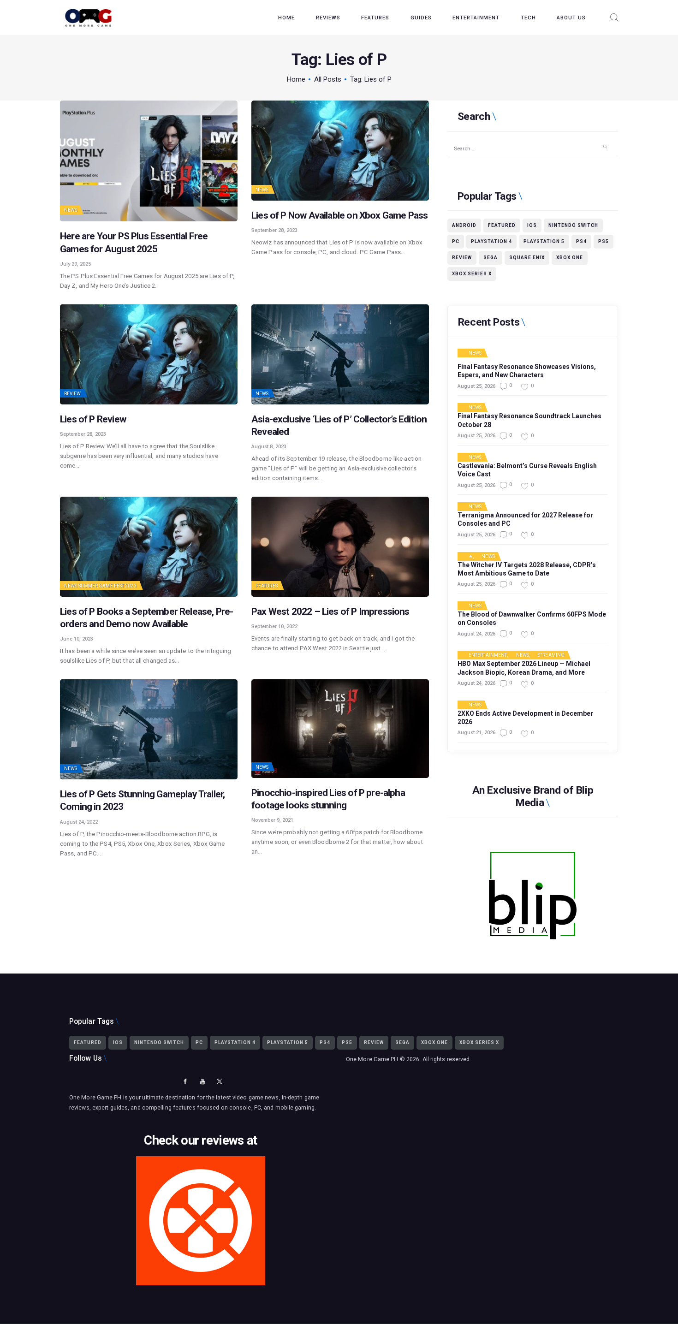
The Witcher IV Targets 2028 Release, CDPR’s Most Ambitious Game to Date (527, 569)
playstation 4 (491, 241)
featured (502, 225)
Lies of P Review (93, 419)
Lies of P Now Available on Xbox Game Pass (339, 215)
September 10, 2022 (274, 626)
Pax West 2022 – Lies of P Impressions (330, 611)
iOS (532, 225)
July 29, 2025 (75, 264)
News (70, 210)
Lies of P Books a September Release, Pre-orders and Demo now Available (146, 617)
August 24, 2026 (476, 634)
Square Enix (527, 257)
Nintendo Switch (573, 225)
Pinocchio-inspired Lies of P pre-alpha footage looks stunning (328, 799)
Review (72, 393)
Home (296, 79)
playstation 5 (544, 241)
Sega (490, 257)
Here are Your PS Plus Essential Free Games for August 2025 (134, 242)
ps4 (581, 241)
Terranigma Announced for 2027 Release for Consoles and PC (525, 519)
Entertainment (488, 655)
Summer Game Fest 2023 (107, 585)
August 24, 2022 (79, 822)
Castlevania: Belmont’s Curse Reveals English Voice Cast (527, 470)
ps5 (603, 241)
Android (464, 225)
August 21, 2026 (476, 733)
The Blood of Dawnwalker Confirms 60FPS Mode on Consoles (532, 618)
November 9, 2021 (272, 820)
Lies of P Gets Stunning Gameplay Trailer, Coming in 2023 (142, 800)
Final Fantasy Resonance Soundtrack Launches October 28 (529, 420)
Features (267, 585)
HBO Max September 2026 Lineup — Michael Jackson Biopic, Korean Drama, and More (524, 668)
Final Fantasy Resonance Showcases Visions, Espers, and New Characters (527, 371)
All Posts (327, 79)
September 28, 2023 (274, 230)
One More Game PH (372, 1059)
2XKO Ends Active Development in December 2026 (525, 717)
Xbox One (569, 257)
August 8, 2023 (268, 447)
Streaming (551, 655)
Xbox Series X (472, 273)
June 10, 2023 (76, 639)
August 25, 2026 (476, 386)
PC (455, 241)
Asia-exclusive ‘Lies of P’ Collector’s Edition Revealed (339, 425)
